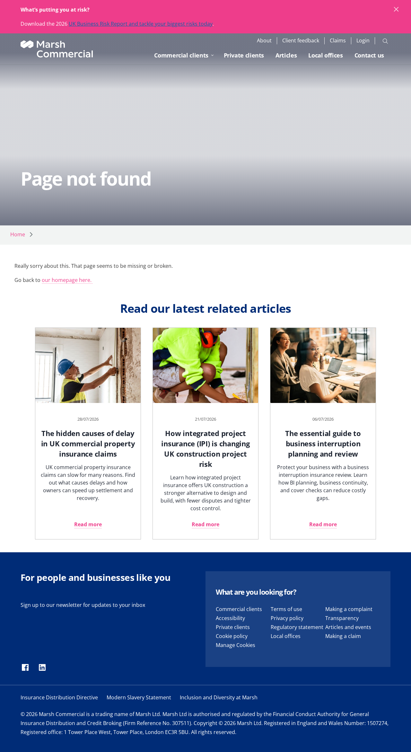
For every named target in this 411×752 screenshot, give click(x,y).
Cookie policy (232, 636)
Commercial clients (181, 55)
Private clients (244, 55)
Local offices (325, 55)
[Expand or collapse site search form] (385, 41)
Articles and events (348, 627)
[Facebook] (25, 668)
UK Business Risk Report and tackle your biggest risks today (141, 23)
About (264, 40)
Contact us (369, 55)
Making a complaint (348, 609)
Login (363, 40)
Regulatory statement (297, 627)
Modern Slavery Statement (139, 697)
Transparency (342, 618)
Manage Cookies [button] (235, 645)
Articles (286, 55)
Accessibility (230, 618)
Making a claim (343, 636)
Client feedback (300, 40)
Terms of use (286, 609)
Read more (88, 524)
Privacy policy (287, 618)
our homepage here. (67, 280)
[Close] (397, 10)
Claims (338, 40)
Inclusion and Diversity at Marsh (219, 697)
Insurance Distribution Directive (59, 697)
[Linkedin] (42, 668)
